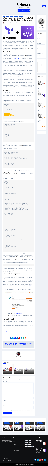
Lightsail (39, 43)
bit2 (14, 100)
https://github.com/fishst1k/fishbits (19, 98)
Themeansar (31, 464)
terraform (28, 22)
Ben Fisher (7, 22)
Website (4, 405)
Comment (5, 381)
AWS (38, 36)
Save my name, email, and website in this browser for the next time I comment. (18, 410)
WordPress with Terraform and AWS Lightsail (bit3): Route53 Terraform (18, 427)
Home (19, 10)
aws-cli (38, 38)
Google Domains (17, 58)
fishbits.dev (24, 5)
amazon (18, 22)
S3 (37, 48)
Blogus (27, 464)
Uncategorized (40, 53)
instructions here (19, 313)
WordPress (39, 55)
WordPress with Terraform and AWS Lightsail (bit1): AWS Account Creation (29, 367)
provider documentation (7, 260)
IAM (14, 443)
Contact (28, 10)
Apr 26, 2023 (28, 371)
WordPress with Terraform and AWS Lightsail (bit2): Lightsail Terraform (7, 331)
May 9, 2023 (17, 371)
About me (23, 10)
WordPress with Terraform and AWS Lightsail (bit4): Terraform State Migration (27, 331)
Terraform (39, 50)
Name (4, 395)
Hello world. (14, 330)
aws (20, 22)
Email (4, 400)
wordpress (5, 24)
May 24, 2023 (39, 452)
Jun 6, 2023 (6, 371)
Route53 (14, 446)
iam (22, 22)
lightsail (24, 22)
